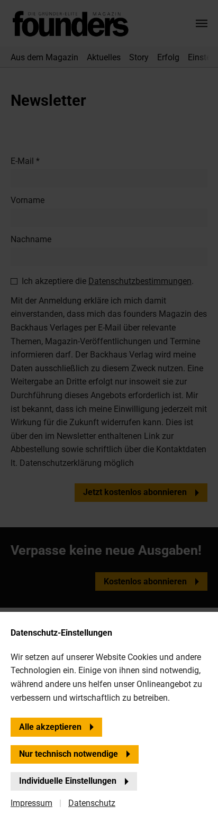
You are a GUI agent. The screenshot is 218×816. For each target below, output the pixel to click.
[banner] (109, 408)
